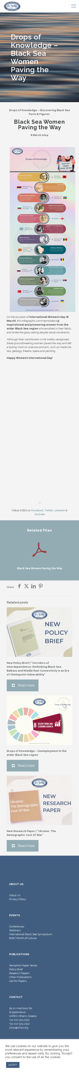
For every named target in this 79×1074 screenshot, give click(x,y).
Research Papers (19, 973)
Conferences (16, 926)
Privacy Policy (17, 899)
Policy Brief (16, 969)
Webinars (15, 930)
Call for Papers (18, 980)
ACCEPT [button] (13, 1065)
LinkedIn (59, 510)
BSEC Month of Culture (22, 938)
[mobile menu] (73, 6)
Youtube (39, 514)
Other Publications (20, 977)
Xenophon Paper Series (23, 965)
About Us (14, 895)
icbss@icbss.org (18, 1027)
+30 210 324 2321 (19, 1019)
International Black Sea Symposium (30, 934)
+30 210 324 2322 (19, 1023)
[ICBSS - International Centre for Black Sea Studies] (12, 6)
